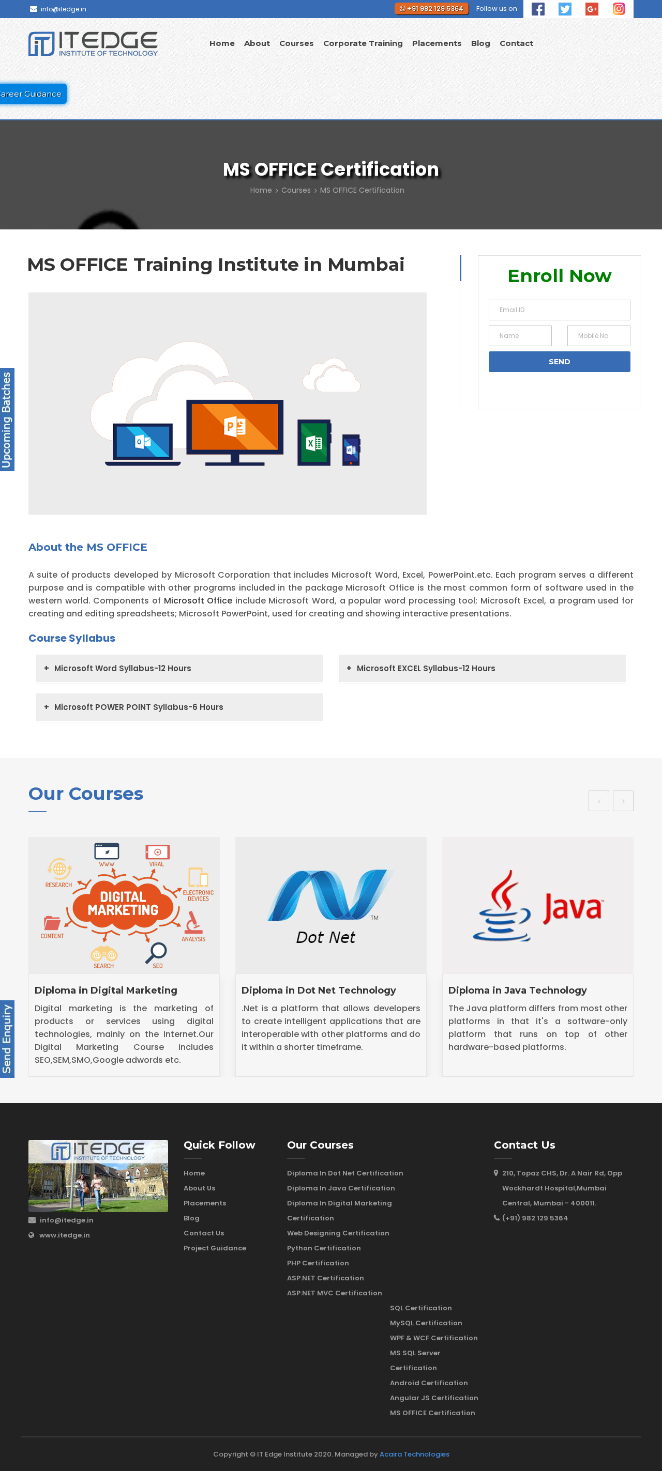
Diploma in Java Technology (517, 990)
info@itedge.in (63, 9)
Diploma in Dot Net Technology (319, 990)
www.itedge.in (64, 1235)
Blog (480, 43)
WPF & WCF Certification (434, 1338)
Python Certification (324, 1248)
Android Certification (429, 1383)
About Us (199, 1188)
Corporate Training (363, 43)
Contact (516, 43)
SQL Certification (421, 1308)
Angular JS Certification (434, 1398)
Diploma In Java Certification (341, 1188)
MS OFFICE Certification (432, 1413)
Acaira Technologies (414, 1454)
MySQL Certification (426, 1323)
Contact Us (204, 1233)
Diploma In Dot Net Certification (345, 1173)
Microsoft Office (198, 601)
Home (222, 43)
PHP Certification (318, 1263)
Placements (437, 43)
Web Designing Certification (338, 1233)
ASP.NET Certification (325, 1278)
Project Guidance (215, 1248)
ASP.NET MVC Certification (334, 1293)
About (257, 43)
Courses (296, 43)
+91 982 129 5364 (434, 8)
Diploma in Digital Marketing (106, 990)
